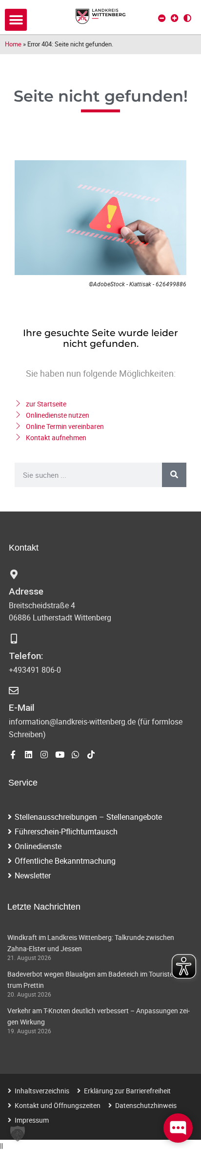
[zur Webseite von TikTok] (91, 754)
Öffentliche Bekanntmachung (65, 860)
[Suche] (174, 475)
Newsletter (33, 875)
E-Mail (22, 707)
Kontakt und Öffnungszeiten (57, 1105)
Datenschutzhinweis (146, 1105)
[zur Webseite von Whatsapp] (75, 754)
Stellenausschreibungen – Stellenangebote (88, 816)
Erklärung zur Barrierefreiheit (127, 1090)
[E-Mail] (14, 691)
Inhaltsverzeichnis (42, 1090)
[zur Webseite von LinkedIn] (28, 754)
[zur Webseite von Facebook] (13, 754)
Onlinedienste (38, 846)
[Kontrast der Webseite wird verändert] (187, 18)
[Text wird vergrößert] (175, 18)
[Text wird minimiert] (162, 18)
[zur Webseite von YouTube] (60, 754)
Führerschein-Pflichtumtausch (66, 831)
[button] (16, 20)
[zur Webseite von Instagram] (44, 754)
